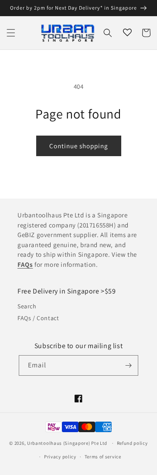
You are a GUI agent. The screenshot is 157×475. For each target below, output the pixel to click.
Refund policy (132, 443)
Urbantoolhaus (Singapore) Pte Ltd (67, 443)
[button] (10, 32)
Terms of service (103, 457)
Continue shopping (78, 146)
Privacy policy (60, 457)
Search (27, 306)
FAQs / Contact (38, 318)
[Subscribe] (128, 365)
